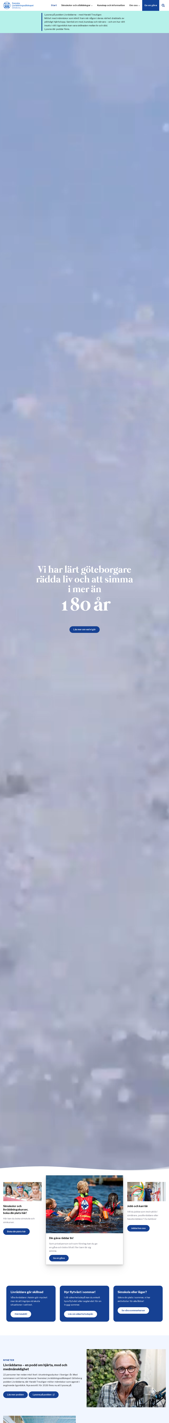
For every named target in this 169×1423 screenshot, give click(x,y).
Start (54, 5)
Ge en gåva (150, 5)
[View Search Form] (163, 5)
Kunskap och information (111, 5)
